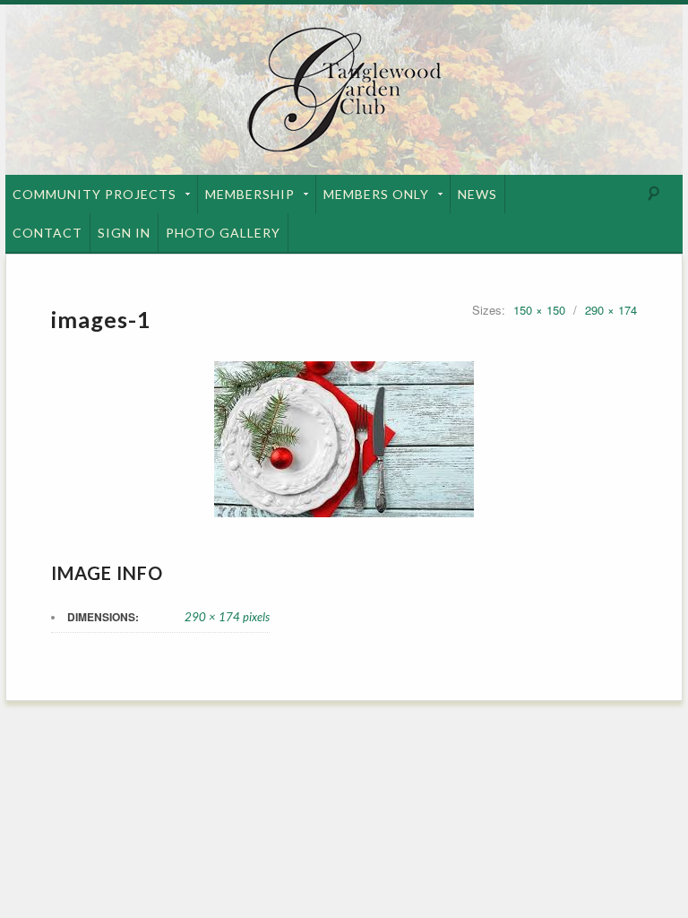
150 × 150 (539, 309)
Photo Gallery (223, 232)
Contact (47, 232)
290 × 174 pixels (227, 617)
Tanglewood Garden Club (344, 89)
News (477, 194)
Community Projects (94, 194)
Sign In (124, 232)
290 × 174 (611, 309)
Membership (250, 194)
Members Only (376, 194)
